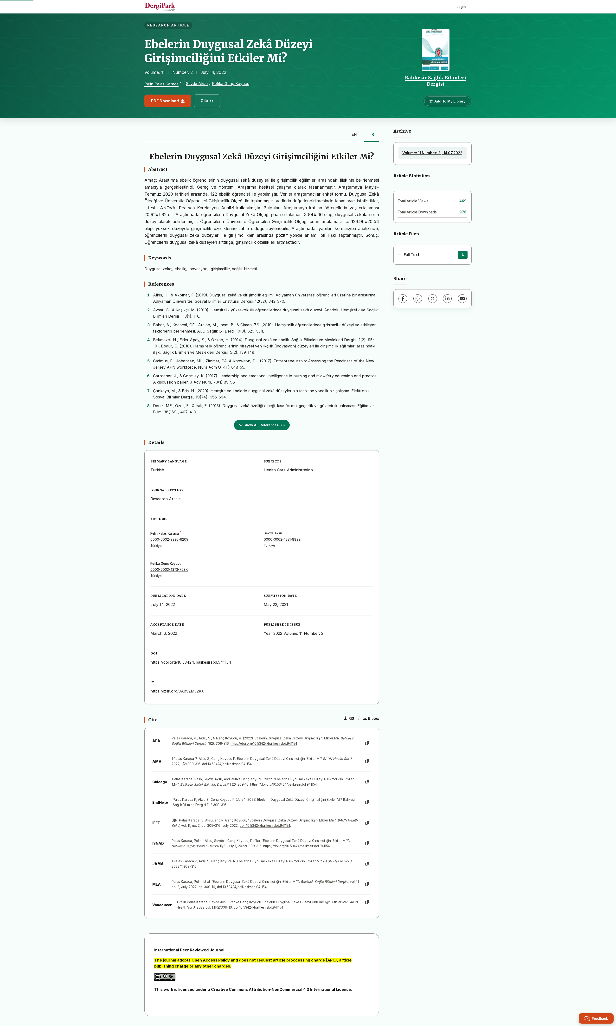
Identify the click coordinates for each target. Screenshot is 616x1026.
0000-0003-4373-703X (169, 569)
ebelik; (180, 268)
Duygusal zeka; (158, 268)
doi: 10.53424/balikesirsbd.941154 (265, 825)
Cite (204, 101)
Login (461, 7)
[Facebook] (402, 298)
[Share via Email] (462, 298)
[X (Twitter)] (432, 298)
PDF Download (165, 100)
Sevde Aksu (197, 83)
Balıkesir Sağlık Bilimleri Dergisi (435, 81)
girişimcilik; (220, 268)
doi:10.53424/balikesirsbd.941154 (227, 764)
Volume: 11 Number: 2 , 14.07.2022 (432, 153)
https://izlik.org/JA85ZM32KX (177, 691)
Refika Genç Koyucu (230, 83)
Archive (402, 131)
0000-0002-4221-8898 (282, 539)
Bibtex (373, 718)
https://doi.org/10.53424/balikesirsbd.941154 (190, 662)
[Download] (463, 255)
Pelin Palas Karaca (161, 84)
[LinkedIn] (447, 298)
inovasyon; (198, 268)
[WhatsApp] (417, 298)
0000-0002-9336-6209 (169, 539)
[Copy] (367, 743)
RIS (351, 718)
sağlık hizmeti (244, 268)
